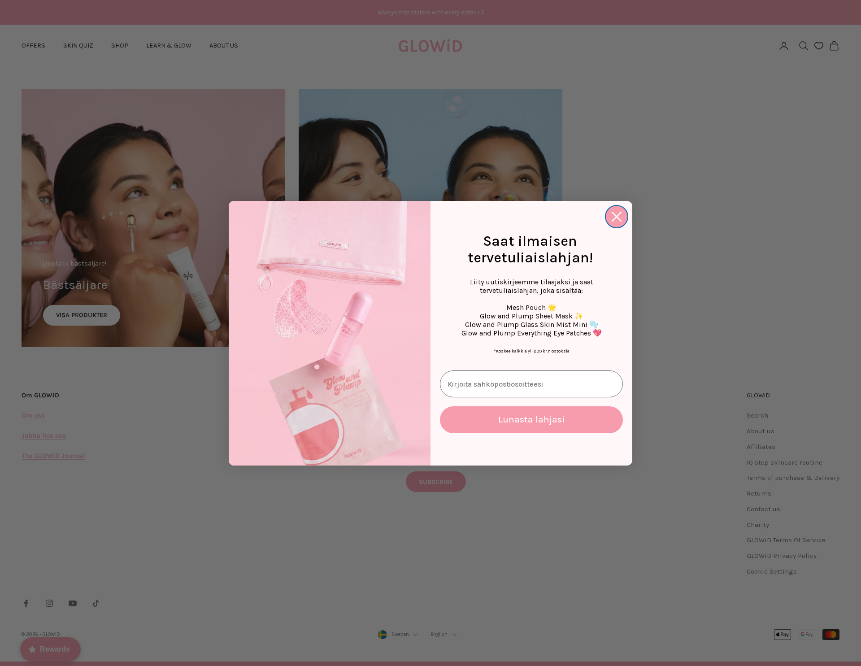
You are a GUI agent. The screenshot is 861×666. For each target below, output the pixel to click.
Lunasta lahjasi (531, 419)
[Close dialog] (616, 216)
